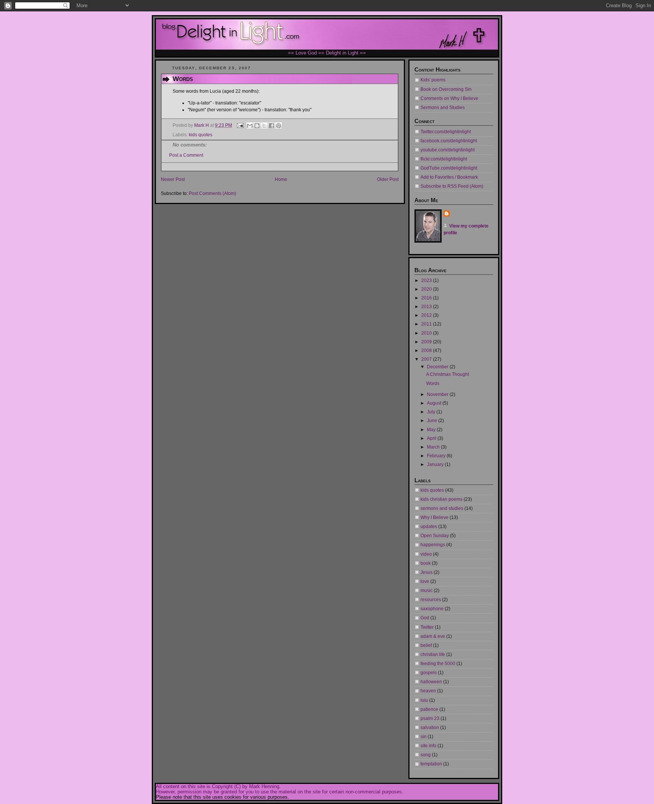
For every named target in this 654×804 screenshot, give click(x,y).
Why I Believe (434, 517)
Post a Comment (186, 155)
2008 (427, 350)
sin (423, 736)
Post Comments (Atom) (212, 193)
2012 (427, 315)
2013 (427, 306)
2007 (427, 359)
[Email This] (250, 125)
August (434, 403)
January (436, 464)
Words (432, 383)
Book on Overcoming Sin (446, 89)
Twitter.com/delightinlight (445, 131)
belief (426, 645)
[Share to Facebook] (271, 125)
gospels (428, 672)
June (432, 420)
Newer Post (173, 179)
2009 (427, 341)
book (425, 563)
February (437, 455)
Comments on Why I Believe (449, 98)
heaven (428, 690)
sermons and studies (441, 508)
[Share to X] (264, 125)
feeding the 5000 (437, 663)
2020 (427, 289)
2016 (427, 298)
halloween (431, 681)
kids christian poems (441, 499)
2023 (427, 280)
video (426, 554)
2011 (427, 324)
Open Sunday (434, 535)
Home (281, 179)
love (424, 581)
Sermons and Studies (442, 107)
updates (428, 526)
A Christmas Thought (447, 374)
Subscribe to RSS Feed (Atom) (451, 186)
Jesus (426, 572)
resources (430, 599)
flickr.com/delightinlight (443, 159)
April (432, 438)
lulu (424, 700)
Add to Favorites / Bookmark (449, 177)
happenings (432, 544)
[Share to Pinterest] (278, 125)
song (425, 754)
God (424, 617)
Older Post (388, 179)
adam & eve (432, 636)
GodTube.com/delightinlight (448, 168)
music (426, 590)
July (431, 411)
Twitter (427, 627)
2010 (427, 333)
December (438, 366)
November (438, 394)
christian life (432, 654)
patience (429, 709)
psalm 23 (429, 718)
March (434, 447)
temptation (431, 764)
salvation (429, 727)
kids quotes (200, 134)
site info (428, 745)
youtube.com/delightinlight (447, 150)
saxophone (432, 608)
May (432, 429)
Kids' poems (432, 80)
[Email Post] (239, 125)
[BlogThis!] (257, 125)
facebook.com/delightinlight (448, 140)
